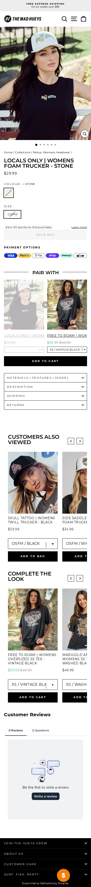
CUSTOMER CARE (20, 864)
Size (8, 206)
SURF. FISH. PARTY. (22, 874)
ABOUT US (13, 853)
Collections (22, 152)
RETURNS (15, 405)
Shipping (16, 396)
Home (8, 152)
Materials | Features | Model (38, 377)
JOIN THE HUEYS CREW (26, 843)
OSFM (12, 214)
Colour (19, 184)
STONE (8, 192)
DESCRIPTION (20, 386)
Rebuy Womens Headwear (51, 152)
